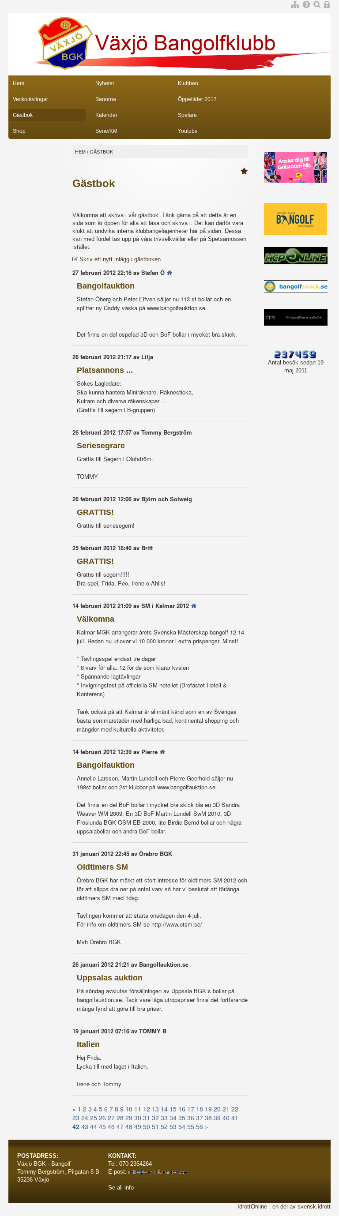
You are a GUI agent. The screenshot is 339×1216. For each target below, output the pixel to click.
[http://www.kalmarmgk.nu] (193, 605)
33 (164, 1117)
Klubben (188, 83)
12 (146, 1108)
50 (146, 1126)
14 (164, 1108)
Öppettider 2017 (197, 99)
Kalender (106, 115)
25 (93, 1117)
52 (164, 1126)
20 (217, 1108)
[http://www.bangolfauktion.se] (169, 272)
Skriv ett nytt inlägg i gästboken (119, 259)
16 (181, 1108)
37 (199, 1117)
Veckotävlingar (30, 99)
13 (155, 1108)
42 (75, 1126)
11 (137, 1108)
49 (137, 1126)
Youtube (188, 131)
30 (137, 1117)
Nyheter (104, 83)
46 (111, 1126)
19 (208, 1108)
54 (181, 1126)
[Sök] (316, 5)
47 (120, 1126)
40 (226, 1117)
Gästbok (23, 115)
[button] (244, 171)
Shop (19, 131)
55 (190, 1126)
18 (199, 1108)
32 (155, 1117)
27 (111, 1117)
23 (75, 1117)
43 (84, 1126)
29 (128, 1117)
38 (208, 1117)
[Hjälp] (306, 5)
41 (234, 1117)
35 (181, 1117)
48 (128, 1126)
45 (102, 1126)
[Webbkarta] (295, 5)
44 (93, 1126)
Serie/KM (106, 131)
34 (173, 1117)
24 (84, 1117)
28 (120, 1117)
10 (128, 1108)
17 (190, 1108)
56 (199, 1126)
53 (173, 1126)
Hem (18, 83)
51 (155, 1126)
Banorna (105, 99)
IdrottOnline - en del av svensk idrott (284, 1206)
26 (102, 1117)
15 (173, 1108)
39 (217, 1117)
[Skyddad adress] (157, 1172)
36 (190, 1117)
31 (146, 1117)
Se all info (121, 1187)
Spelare (187, 115)
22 (234, 1108)
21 (226, 1108)
